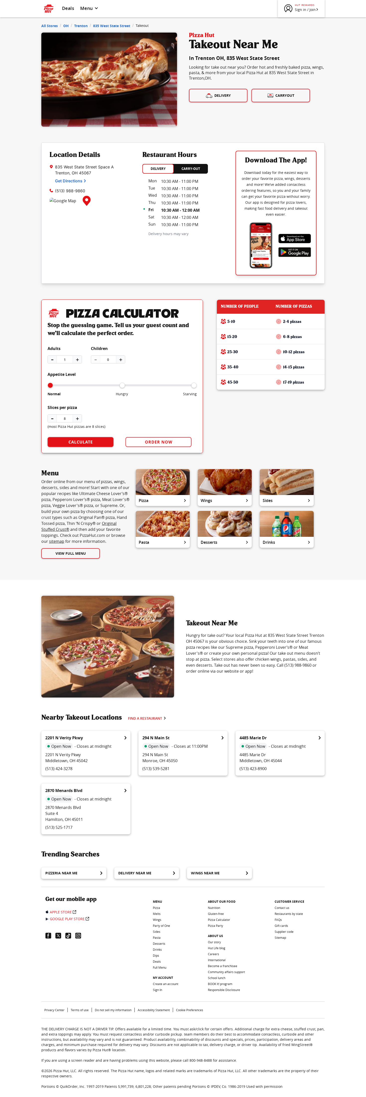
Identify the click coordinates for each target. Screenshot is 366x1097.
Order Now (158, 442)
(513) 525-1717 (58, 827)
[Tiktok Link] (70, 936)
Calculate (80, 442)
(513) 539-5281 (156, 768)
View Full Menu (71, 553)
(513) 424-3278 (58, 768)
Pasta (144, 542)
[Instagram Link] (80, 936)
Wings (206, 500)
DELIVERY (158, 168)
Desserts (209, 542)
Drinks (269, 542)
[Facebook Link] (50, 936)
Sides (268, 500)
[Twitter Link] (60, 936)
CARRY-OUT (191, 168)
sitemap (56, 541)
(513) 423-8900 (253, 768)
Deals (68, 8)
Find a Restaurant (145, 718)
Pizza (143, 500)
